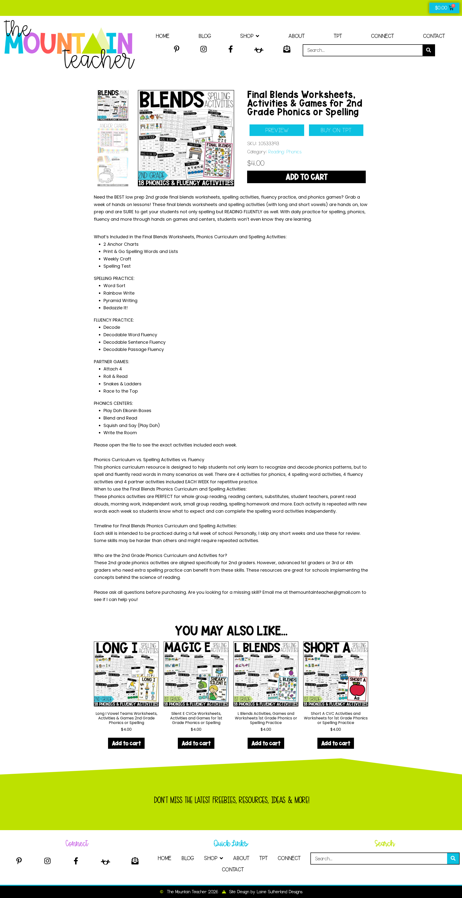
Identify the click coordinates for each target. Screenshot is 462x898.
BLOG (205, 36)
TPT (338, 36)
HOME (162, 36)
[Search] (429, 50)
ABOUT (296, 36)
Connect (382, 36)
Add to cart (306, 177)
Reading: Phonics (285, 152)
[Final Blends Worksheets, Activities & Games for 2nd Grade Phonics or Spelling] (185, 138)
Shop (246, 36)
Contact (434, 36)
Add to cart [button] (126, 743)
